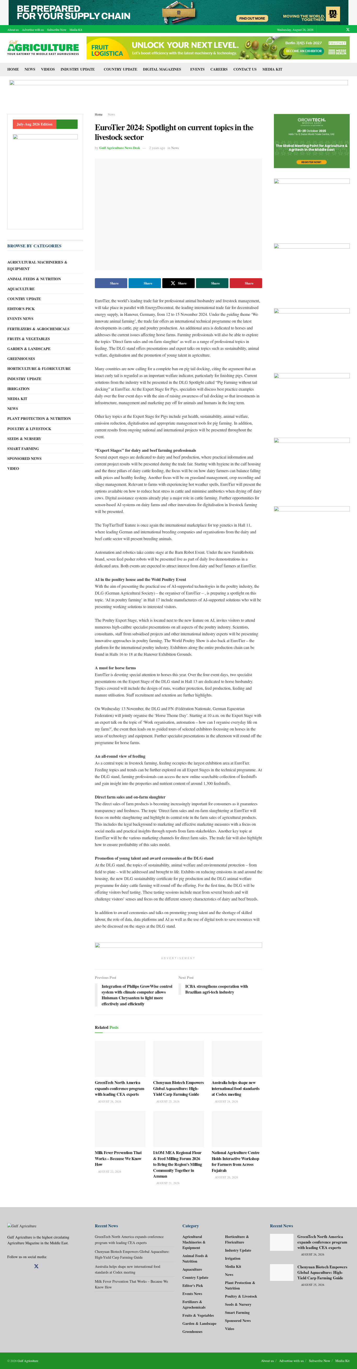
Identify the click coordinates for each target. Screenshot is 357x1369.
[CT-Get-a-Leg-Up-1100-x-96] (178, 91)
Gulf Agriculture (28, 1361)
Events (197, 69)
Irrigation (18, 388)
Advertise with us (33, 29)
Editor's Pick (21, 308)
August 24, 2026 (226, 1101)
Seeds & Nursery (24, 438)
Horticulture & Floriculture (39, 368)
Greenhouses (21, 358)
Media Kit (76, 29)
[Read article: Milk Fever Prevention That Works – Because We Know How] (120, 1129)
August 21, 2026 (168, 1183)
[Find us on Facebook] (327, 29)
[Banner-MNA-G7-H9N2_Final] (312, 533)
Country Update (120, 69)
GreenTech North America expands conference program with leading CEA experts (119, 1088)
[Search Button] (348, 69)
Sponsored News (24, 458)
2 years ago (157, 147)
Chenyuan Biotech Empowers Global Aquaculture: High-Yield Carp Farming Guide (178, 1088)
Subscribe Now (56, 29)
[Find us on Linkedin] (18, 1267)
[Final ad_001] (312, 467)
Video (13, 468)
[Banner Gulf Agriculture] (312, 270)
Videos (48, 69)
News (30, 69)
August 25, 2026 (168, 1101)
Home (13, 69)
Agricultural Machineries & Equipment (37, 265)
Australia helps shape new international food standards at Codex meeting (236, 1088)
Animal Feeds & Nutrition (34, 279)
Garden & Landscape (28, 348)
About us (13, 29)
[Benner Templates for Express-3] (312, 141)
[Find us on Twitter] (348, 29)
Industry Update (78, 69)
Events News (20, 318)
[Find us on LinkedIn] (340, 29)
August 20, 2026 (226, 1177)
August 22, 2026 (109, 1171)
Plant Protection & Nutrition (39, 418)
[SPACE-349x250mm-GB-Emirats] (312, 400)
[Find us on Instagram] (334, 29)
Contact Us (245, 69)
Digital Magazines (162, 69)
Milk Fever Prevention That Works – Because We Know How (118, 1158)
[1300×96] (178, 11)
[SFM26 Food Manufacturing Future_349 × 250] (312, 335)
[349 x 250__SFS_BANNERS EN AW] (312, 206)
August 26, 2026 (109, 1101)
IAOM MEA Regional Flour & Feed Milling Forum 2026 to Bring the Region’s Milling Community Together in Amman (177, 1164)
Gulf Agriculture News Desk (119, 147)
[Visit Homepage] (43, 48)
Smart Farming (23, 448)
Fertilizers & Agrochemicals (38, 329)
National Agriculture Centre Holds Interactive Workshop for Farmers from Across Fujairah (236, 1161)
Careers (219, 69)
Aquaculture (20, 289)
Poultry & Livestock (29, 428)
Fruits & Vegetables (28, 338)
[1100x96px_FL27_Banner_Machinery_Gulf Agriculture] (218, 47)
